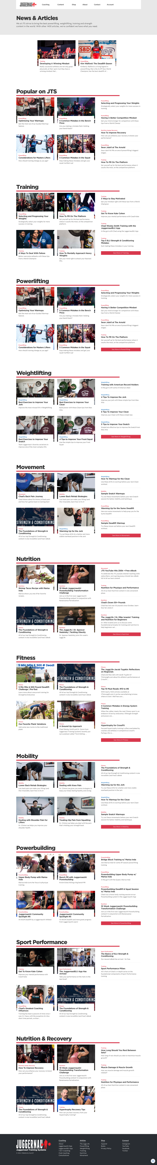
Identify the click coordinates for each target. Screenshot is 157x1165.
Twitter (125, 1151)
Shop (74, 5)
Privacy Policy (106, 1148)
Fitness (21, 529)
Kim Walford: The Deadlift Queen (96, 63)
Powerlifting (84, 61)
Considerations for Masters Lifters (34, 158)
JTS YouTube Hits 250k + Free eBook (118, 571)
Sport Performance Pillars (113, 968)
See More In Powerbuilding (121, 923)
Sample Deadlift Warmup (113, 523)
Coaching (45, 5)
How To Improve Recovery (113, 133)
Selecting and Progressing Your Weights (120, 103)
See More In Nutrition (121, 634)
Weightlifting (23, 400)
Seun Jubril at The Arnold (113, 147)
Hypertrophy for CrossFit (113, 725)
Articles (83, 1140)
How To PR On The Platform (114, 162)
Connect (125, 1140)
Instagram (126, 1144)
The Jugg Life (84, 1144)
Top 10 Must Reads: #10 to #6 (115, 689)
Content (60, 5)
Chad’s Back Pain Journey (31, 496)
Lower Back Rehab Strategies (73, 496)
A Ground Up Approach (70, 726)
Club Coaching (64, 1153)
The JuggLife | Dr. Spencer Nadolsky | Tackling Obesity (72, 631)
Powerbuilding (23, 875)
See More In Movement (121, 535)
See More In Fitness (121, 740)
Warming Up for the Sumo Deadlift (117, 508)
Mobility (62, 494)
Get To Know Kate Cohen (113, 213)
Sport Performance (65, 969)
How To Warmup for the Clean (115, 479)
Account (110, 5)
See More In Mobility (121, 827)
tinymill (31, 1153)
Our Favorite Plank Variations (32, 724)
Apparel (104, 1144)
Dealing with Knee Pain (70, 785)
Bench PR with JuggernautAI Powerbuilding (73, 878)
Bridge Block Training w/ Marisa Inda (118, 859)
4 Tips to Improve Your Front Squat (76, 439)
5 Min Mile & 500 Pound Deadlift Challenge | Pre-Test (34, 688)
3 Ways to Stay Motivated (113, 198)
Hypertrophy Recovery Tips (72, 1109)
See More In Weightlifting (120, 437)
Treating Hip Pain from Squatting (74, 820)
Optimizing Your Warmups (31, 121)
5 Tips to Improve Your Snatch (115, 424)
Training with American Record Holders (119, 385)
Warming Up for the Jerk (71, 531)
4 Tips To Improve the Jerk (113, 397)
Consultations (64, 1155)
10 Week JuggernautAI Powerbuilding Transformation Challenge (73, 590)
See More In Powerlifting (121, 349)
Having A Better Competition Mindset (119, 118)
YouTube (125, 1146)
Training (42, 61)
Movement (22, 494)
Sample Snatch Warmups (113, 493)
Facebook (125, 1148)
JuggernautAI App (65, 1146)
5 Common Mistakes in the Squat (74, 158)
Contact (97, 5)
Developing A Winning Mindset (54, 63)
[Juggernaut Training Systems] (28, 5)
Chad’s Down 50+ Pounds (113, 602)
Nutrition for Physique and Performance (120, 588)
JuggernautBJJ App (66, 1148)
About (84, 5)
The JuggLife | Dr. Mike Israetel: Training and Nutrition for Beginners (120, 618)
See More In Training (121, 253)
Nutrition (21, 586)
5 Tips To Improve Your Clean (115, 412)
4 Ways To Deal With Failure (32, 253)
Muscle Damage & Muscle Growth (117, 1067)
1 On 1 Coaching (64, 1151)
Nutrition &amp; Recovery (109, 130)
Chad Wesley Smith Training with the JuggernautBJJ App (118, 227)
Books (103, 1146)
